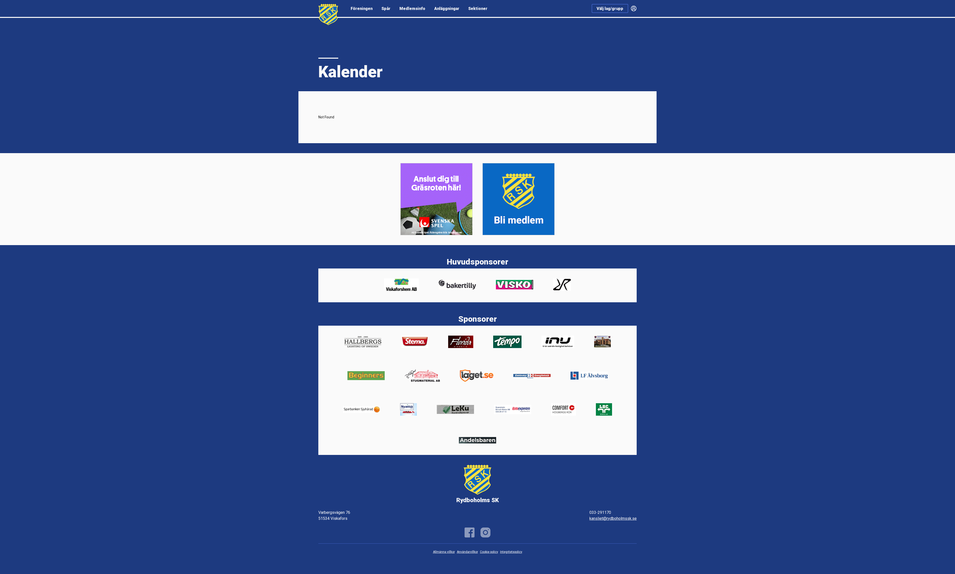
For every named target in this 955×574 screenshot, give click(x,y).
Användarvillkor (467, 552)
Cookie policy (489, 552)
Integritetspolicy (511, 552)
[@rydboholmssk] (485, 532)
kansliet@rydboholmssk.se (613, 518)
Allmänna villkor (444, 552)
